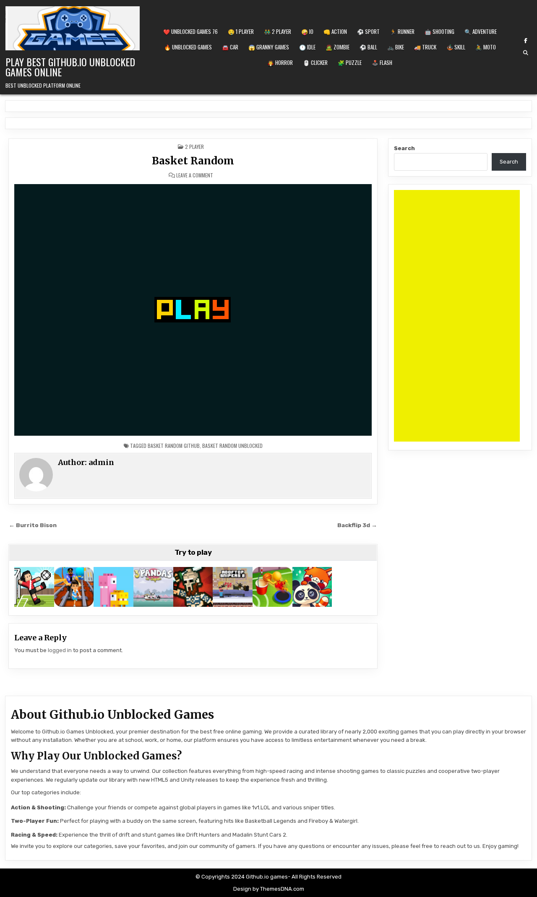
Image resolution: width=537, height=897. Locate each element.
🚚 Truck (425, 47)
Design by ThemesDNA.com (268, 889)
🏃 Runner (402, 31)
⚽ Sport (368, 31)
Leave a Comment (194, 175)
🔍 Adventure (480, 31)
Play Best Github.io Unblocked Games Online (70, 66)
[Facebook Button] (525, 40)
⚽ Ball (368, 47)
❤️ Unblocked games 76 (190, 31)
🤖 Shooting (439, 31)
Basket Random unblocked (232, 445)
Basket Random (193, 160)
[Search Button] (525, 52)
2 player (194, 146)
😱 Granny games (268, 47)
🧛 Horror (280, 62)
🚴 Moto (485, 47)
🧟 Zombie (337, 47)
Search (404, 148)
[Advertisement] (457, 316)
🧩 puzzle (350, 62)
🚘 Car (230, 47)
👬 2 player (277, 31)
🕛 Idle (307, 47)
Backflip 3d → (357, 525)
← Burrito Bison (33, 525)
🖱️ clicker (315, 62)
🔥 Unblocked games (188, 47)
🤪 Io (307, 31)
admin (101, 462)
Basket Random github (174, 445)
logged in (60, 650)
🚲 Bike (395, 47)
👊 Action (335, 31)
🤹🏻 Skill (455, 47)
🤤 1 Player (241, 31)
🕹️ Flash (382, 62)
